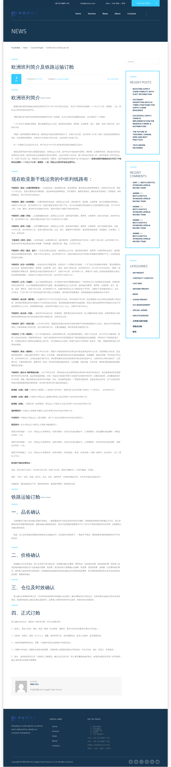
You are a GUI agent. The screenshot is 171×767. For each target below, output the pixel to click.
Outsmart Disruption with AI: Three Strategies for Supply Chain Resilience (144, 105)
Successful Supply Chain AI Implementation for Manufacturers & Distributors (143, 121)
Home (78, 13)
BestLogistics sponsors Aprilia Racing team (144, 185)
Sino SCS (38, 79)
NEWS (135, 294)
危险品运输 (137, 326)
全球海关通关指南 (140, 321)
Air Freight (138, 272)
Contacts (56, 745)
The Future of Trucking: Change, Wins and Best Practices (142, 135)
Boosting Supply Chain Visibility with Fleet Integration (143, 91)
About (54, 741)
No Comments (113, 79)
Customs (137, 283)
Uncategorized (141, 315)
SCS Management (141, 305)
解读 (134, 331)
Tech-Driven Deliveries (139, 146)
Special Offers (140, 310)
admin (136, 193)
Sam (135, 182)
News (105, 13)
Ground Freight (63, 79)
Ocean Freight (140, 299)
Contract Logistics (143, 278)
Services (55, 731)
